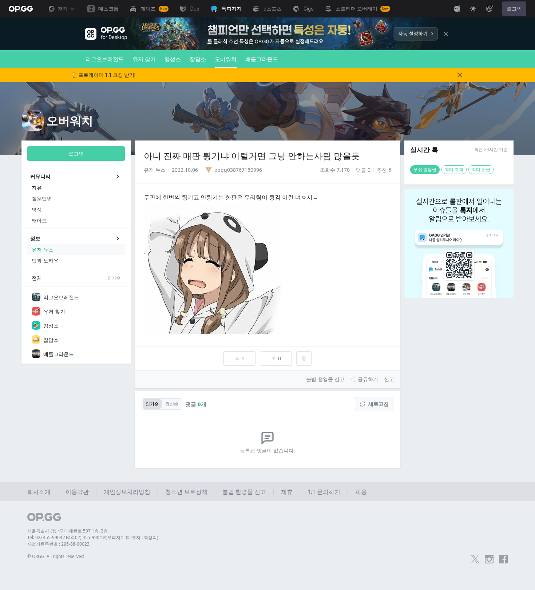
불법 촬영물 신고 (244, 492)
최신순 (171, 404)
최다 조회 (454, 169)
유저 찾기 (144, 59)
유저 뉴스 (155, 169)
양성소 (173, 59)
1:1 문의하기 (324, 492)
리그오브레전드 (105, 59)
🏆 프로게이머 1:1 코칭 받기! (103, 75)
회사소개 (39, 491)
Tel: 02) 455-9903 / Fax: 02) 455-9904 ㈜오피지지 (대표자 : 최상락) (92, 537)
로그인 (514, 9)
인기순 (152, 404)
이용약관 (77, 492)
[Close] (445, 33)
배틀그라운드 (261, 59)
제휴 (287, 491)
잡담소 (198, 59)
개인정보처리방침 (127, 492)
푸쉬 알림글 (424, 169)
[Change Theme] (473, 8)
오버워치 (226, 59)
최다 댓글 (481, 169)
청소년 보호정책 (186, 492)
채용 (361, 491)
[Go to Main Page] (20, 8)
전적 (63, 9)
